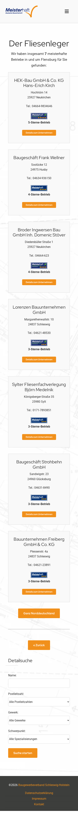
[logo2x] (21, 7)
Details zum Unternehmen (39, 132)
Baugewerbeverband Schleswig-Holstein (43, 785)
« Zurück (39, 645)
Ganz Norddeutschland (39, 613)
